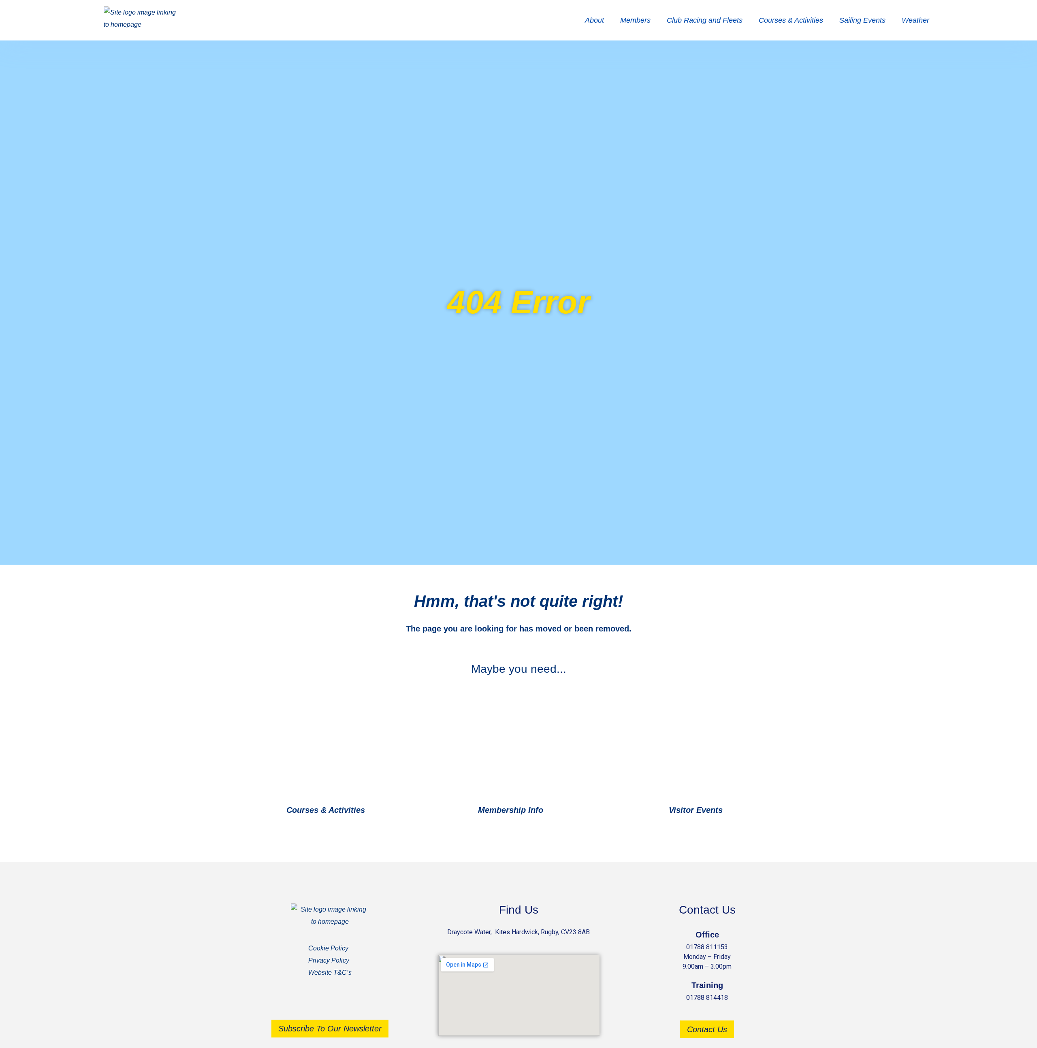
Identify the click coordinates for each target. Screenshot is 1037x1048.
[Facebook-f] (318, 1003)
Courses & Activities (791, 20)
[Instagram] (342, 1003)
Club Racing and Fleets (705, 20)
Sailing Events (862, 20)
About (594, 20)
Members (635, 20)
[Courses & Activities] (376, 810)
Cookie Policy (328, 948)
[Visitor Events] (733, 810)
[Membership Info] (554, 810)
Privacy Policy (328, 960)
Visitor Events (696, 810)
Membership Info (510, 810)
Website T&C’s (330, 972)
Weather (915, 20)
